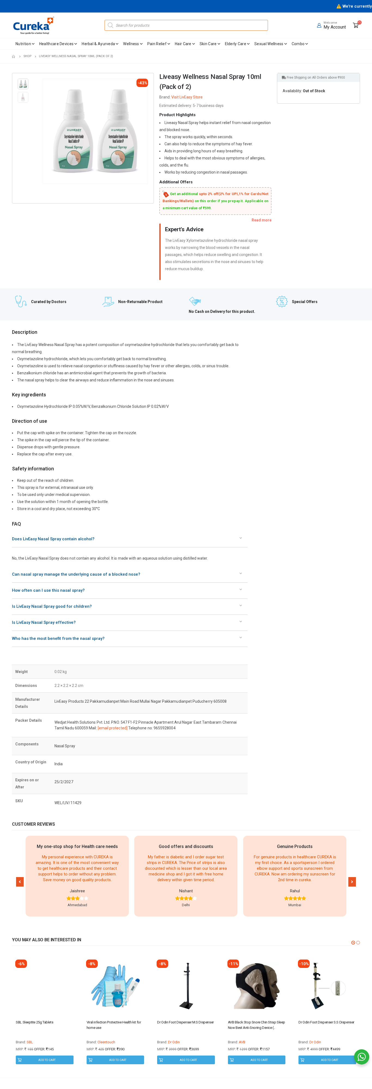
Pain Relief (157, 44)
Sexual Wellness (268, 44)
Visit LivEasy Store (187, 97)
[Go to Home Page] (14, 56)
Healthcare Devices (56, 44)
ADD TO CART (47, 1060)
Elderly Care (235, 44)
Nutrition (23, 44)
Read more (262, 220)
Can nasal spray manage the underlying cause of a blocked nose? (76, 574)
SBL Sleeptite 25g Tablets (34, 1022)
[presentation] (43, 131)
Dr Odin (174, 1042)
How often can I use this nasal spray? (48, 590)
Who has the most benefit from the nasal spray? (58, 638)
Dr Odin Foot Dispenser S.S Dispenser (326, 1022)
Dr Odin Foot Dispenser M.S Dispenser (185, 1022)
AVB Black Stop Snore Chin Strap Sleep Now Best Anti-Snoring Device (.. (256, 1025)
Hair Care (183, 44)
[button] (20, 882)
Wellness (131, 44)
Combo (298, 44)
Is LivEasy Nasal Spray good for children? (52, 606)
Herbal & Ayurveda (98, 44)
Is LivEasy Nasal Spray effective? (44, 622)
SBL (30, 1042)
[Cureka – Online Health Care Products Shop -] (34, 25)
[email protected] (112, 728)
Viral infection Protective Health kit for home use (114, 1025)
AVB (242, 1042)
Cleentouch (106, 1042)
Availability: (292, 91)
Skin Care (208, 44)
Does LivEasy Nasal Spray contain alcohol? (53, 538)
